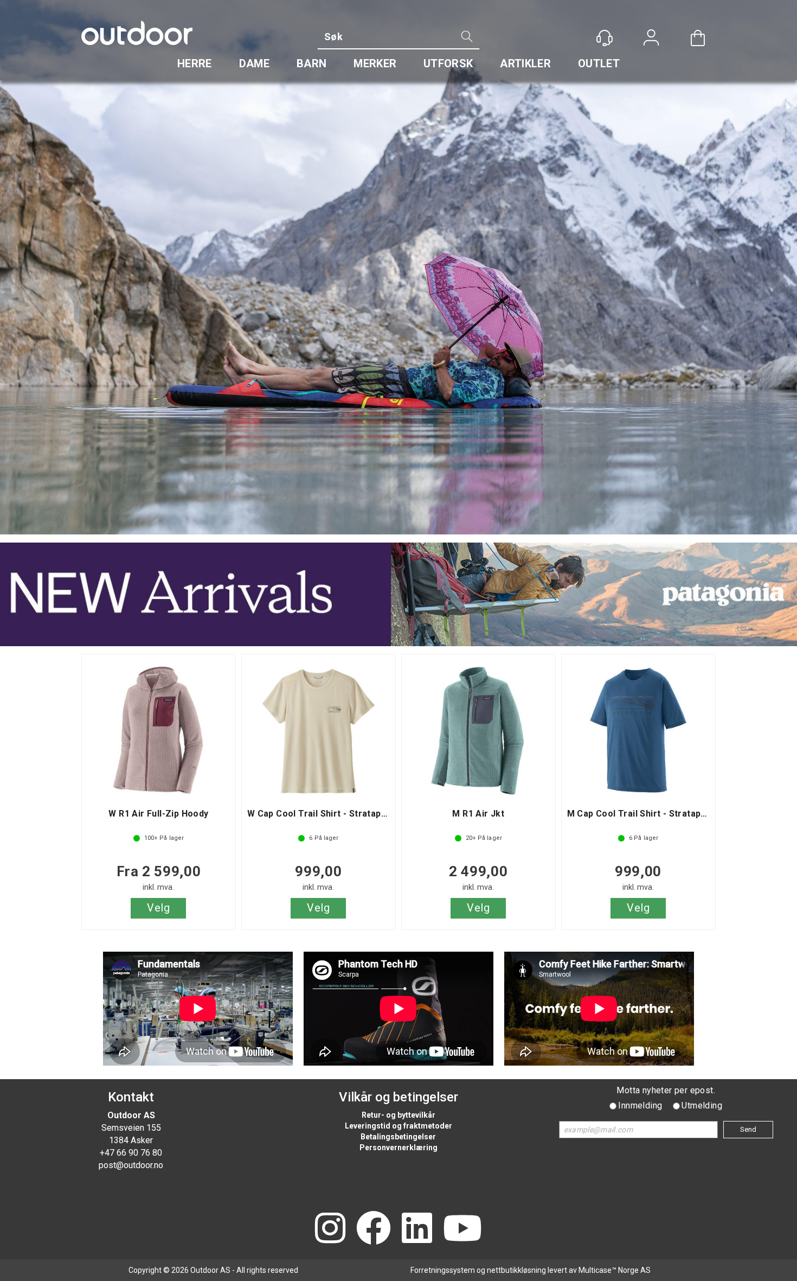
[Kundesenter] (604, 38)
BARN (311, 63)
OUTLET (599, 63)
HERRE (194, 63)
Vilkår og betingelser (398, 1097)
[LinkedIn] (417, 1229)
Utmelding (702, 1105)
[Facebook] (373, 1229)
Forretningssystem (442, 1270)
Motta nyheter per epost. (665, 1090)
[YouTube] (462, 1229)
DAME (254, 63)
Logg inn (651, 39)
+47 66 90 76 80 (131, 1153)
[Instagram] (330, 1229)
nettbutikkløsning (516, 1270)
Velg (158, 907)
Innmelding (640, 1105)
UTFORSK (448, 63)
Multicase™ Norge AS (615, 1270)
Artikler (525, 63)
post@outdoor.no (131, 1165)
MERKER (374, 63)
